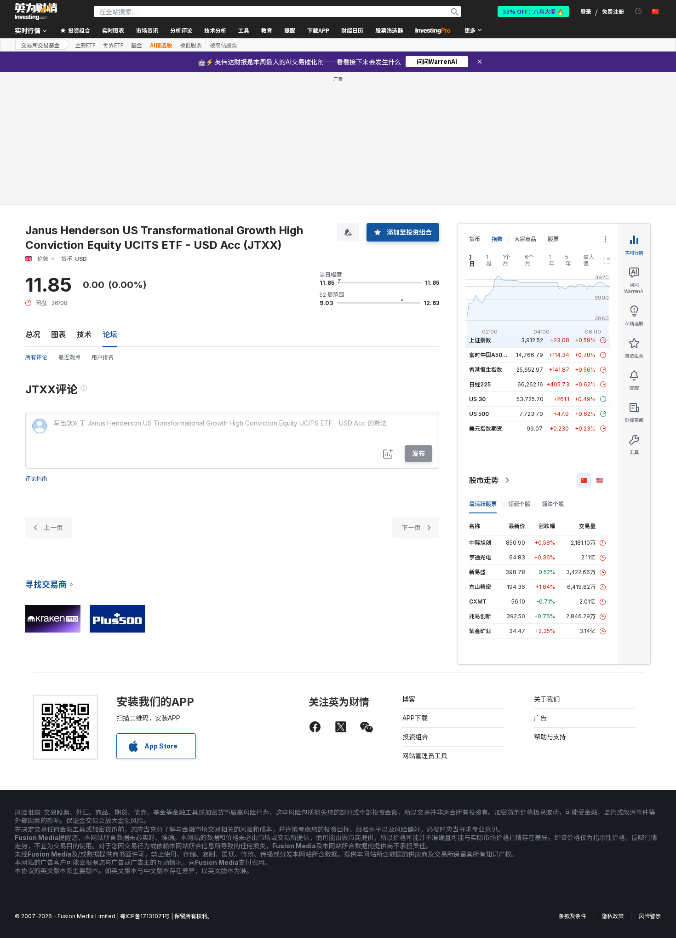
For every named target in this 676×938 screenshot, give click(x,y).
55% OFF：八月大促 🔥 (533, 11)
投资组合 (415, 737)
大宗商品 (525, 239)
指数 (497, 239)
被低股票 (191, 45)
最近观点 (69, 357)
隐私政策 (613, 916)
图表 (58, 334)
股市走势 (483, 480)
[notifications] (638, 11)
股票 (553, 239)
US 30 (477, 399)
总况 (32, 334)
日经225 (480, 384)
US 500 (479, 413)
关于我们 (547, 699)
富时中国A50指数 (491, 354)
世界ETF (113, 45)
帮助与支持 (550, 737)
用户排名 (103, 357)
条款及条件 (572, 916)
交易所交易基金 (40, 45)
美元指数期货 (485, 428)
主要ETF (85, 45)
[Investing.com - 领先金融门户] (36, 11)
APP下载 (415, 718)
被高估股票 (223, 45)
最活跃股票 (483, 504)
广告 (540, 718)
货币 (474, 239)
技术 (84, 334)
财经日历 (352, 30)
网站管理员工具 (424, 756)
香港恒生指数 (485, 369)
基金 (136, 45)
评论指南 (36, 478)
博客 (408, 699)
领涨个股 (519, 504)
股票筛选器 (389, 30)
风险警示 (650, 916)
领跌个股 (553, 504)
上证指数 (480, 340)
